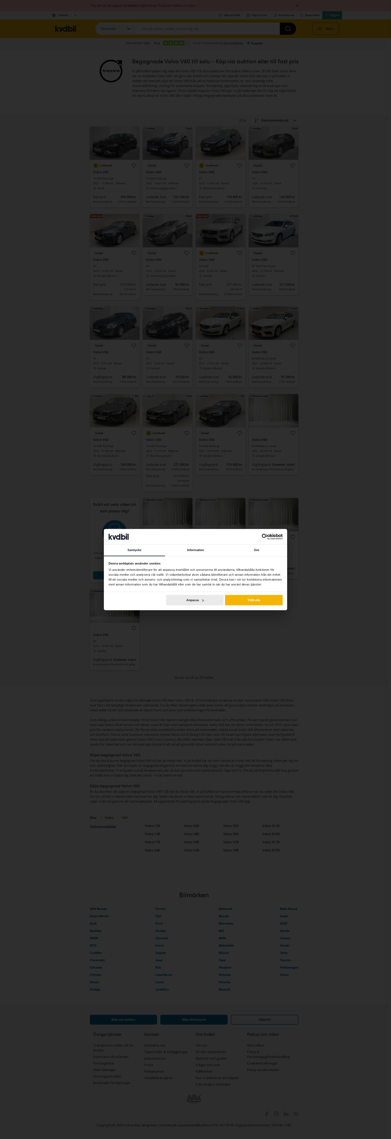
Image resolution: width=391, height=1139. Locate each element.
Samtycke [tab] (134, 550)
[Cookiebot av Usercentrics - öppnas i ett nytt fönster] (265, 537)
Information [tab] (195, 550)
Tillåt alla (253, 600)
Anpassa (192, 600)
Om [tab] (256, 550)
